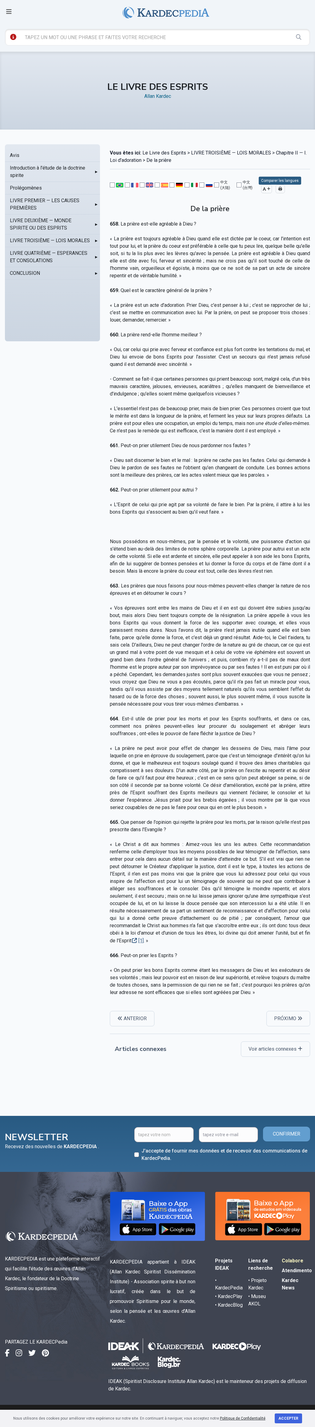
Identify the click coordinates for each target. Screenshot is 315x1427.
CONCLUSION (25, 273)
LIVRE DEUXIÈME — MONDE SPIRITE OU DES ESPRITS (40, 224)
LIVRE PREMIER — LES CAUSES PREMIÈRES (44, 204)
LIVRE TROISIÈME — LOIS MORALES (50, 240)
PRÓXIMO (285, 1018)
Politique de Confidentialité (242, 1418)
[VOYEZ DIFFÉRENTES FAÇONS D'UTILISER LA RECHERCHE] (13, 37)
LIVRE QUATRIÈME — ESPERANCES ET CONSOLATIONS (48, 256)
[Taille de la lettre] (266, 189)
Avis (14, 155)
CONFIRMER (286, 1134)
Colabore (292, 1261)
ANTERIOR (134, 1018)
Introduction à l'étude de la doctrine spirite (47, 171)
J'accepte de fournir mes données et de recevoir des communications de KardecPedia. (224, 1154)
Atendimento (297, 1270)
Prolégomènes (26, 188)
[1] (141, 941)
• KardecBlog (229, 1305)
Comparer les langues (280, 180)
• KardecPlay (228, 1296)
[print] (280, 189)
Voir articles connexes (273, 1049)
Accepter (288, 1418)
